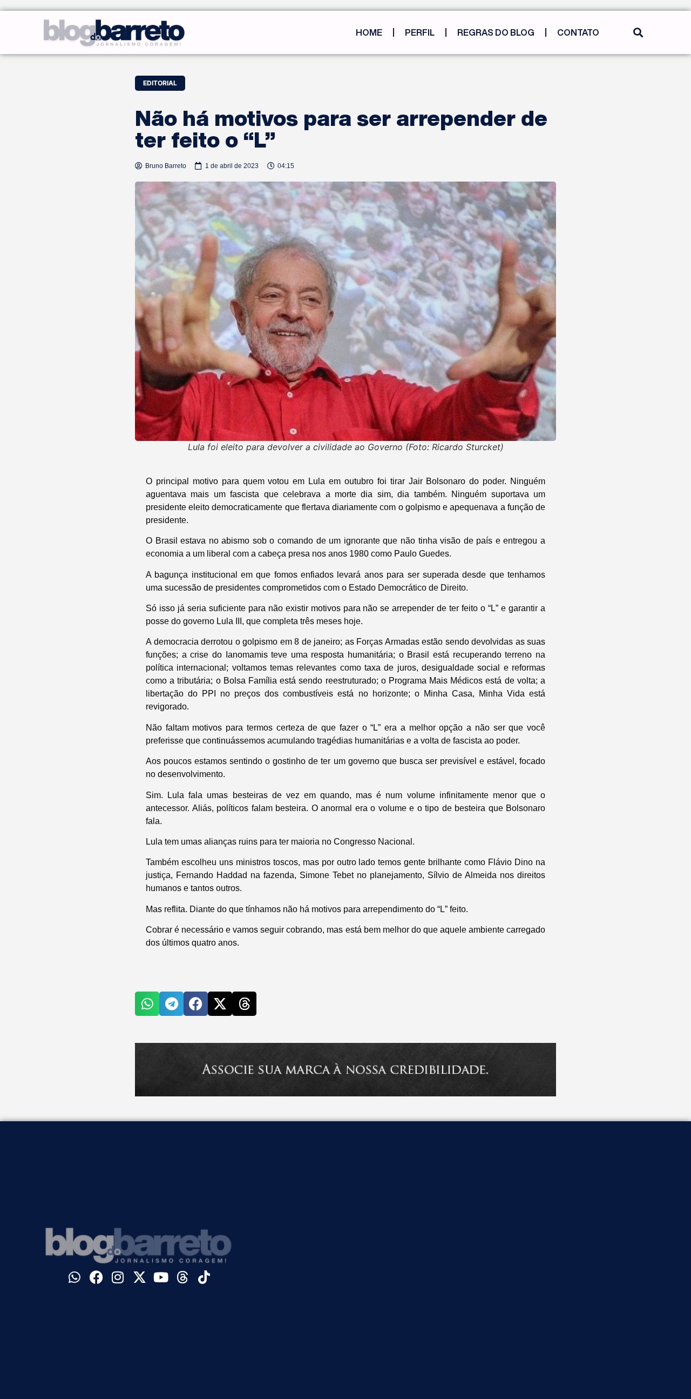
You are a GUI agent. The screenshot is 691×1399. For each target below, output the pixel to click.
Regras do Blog (495, 32)
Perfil (420, 32)
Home (369, 32)
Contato (578, 32)
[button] (638, 33)
